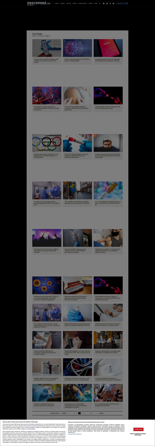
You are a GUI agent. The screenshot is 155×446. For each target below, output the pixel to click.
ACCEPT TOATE (138, 429)
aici (48, 437)
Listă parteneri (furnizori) (74, 434)
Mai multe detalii (31, 428)
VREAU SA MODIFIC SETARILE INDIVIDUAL (138, 434)
